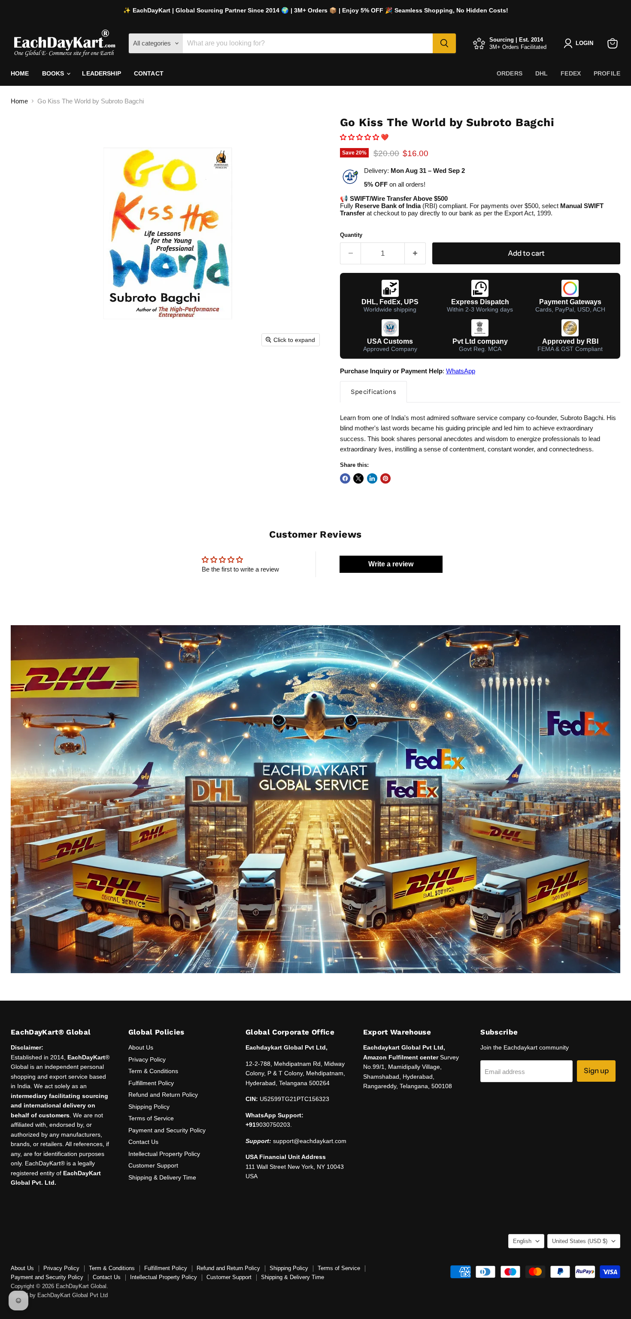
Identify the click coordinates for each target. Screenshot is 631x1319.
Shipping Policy (149, 1106)
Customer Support (153, 1165)
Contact (149, 73)
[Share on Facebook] (345, 478)
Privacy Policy (147, 1059)
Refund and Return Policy (163, 1094)
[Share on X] (358, 478)
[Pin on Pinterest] (385, 478)
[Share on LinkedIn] (372, 478)
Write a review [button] (390, 564)
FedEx (571, 73)
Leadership (101, 73)
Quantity (351, 235)
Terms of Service (151, 1118)
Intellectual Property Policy (164, 1153)
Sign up (596, 1070)
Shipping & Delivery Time (162, 1177)
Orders (509, 73)
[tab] (373, 391)
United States (579, 1241)
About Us (140, 1047)
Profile (607, 73)
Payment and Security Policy (167, 1130)
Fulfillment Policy (151, 1083)
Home (20, 73)
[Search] (444, 43)
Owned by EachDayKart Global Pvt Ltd (59, 1295)
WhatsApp (460, 371)
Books (54, 73)
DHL (541, 73)
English (522, 1241)
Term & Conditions (153, 1071)
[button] (360, 137)
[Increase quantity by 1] (415, 253)
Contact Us (143, 1141)
